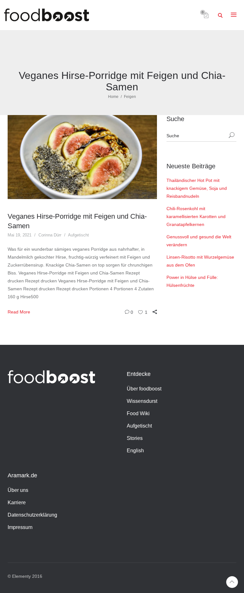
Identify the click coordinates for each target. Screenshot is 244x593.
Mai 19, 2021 (19, 235)
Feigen (130, 96)
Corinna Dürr (49, 235)
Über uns (18, 490)
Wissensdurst (142, 401)
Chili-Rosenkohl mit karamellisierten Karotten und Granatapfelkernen (196, 216)
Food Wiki (138, 413)
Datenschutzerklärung (32, 515)
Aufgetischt (78, 235)
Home (113, 96)
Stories (135, 438)
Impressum (20, 527)
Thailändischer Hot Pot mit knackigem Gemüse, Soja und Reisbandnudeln (196, 188)
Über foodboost (144, 388)
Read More (19, 311)
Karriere (17, 502)
